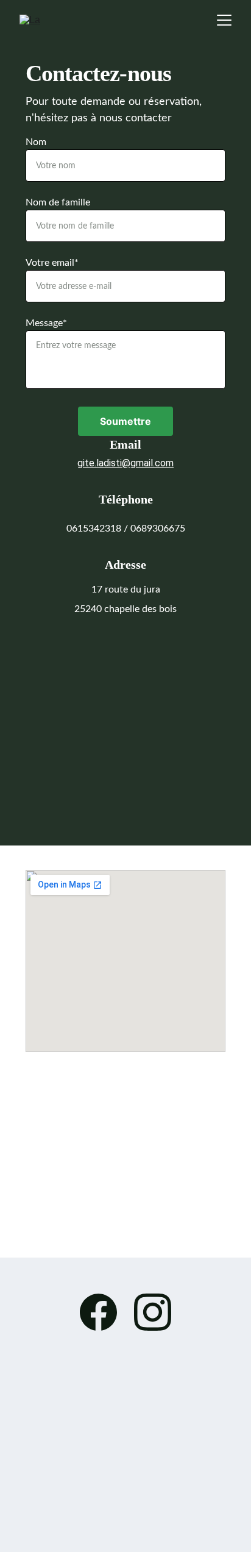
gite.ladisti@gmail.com (125, 463)
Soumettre (125, 421)
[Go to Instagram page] (152, 1312)
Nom (36, 142)
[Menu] (224, 20)
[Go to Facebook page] (104, 1312)
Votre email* (52, 263)
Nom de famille (58, 202)
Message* (46, 323)
